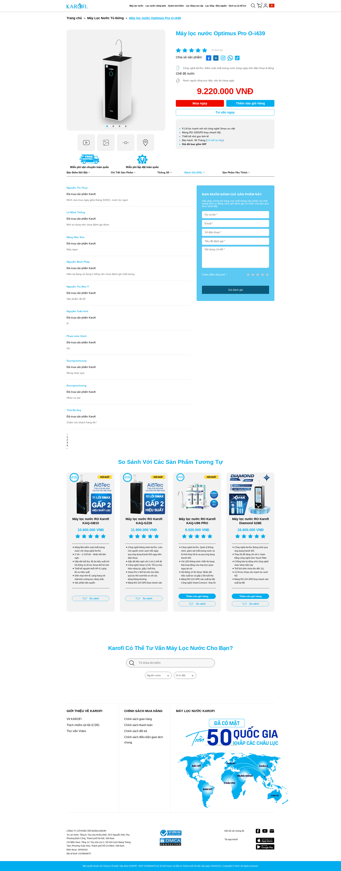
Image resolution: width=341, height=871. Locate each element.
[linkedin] (216, 59)
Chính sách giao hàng (138, 719)
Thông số (163, 172)
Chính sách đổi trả (135, 731)
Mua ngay (200, 103)
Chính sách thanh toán (138, 725)
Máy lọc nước (136, 6)
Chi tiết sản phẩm (122, 172)
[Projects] (271, 6)
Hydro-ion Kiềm (176, 6)
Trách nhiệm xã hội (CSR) (83, 725)
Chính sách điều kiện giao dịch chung (143, 740)
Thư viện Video (76, 731)
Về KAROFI (74, 719)
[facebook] (208, 59)
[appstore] (265, 840)
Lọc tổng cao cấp (194, 6)
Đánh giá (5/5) (193, 172)
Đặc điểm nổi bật (77, 172)
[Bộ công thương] (170, 833)
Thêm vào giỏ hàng (250, 103)
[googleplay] (265, 847)
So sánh (94, 598)
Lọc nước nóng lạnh (156, 6)
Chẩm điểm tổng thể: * (214, 274)
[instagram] (223, 59)
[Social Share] (230, 59)
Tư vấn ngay (225, 112)
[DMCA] (170, 842)
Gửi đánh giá (235, 289)
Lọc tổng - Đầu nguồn (216, 6)
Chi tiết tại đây (215, 140)
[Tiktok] (237, 59)
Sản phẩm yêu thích (235, 172)
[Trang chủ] (77, 6)
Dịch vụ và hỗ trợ (237, 6)
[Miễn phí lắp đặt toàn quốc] (142, 162)
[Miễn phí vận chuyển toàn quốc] (89, 162)
